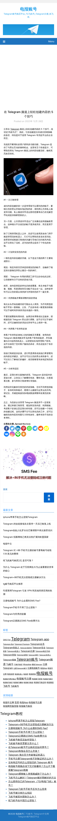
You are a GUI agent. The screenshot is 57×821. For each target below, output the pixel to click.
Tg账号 (9, 664)
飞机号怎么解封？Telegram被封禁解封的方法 (32, 777)
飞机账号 (15, 686)
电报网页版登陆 (10, 706)
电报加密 (10, 674)
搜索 (5, 489)
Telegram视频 (9, 660)
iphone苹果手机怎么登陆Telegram (20, 517)
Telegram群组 (22, 655)
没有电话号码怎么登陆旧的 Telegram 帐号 (30, 762)
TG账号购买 (18, 664)
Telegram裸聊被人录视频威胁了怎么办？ (29, 773)
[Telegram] (35, 428)
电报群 (25, 674)
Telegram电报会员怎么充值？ (24, 751)
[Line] (17, 434)
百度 (17, 702)
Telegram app (39, 639)
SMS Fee (7, 640)
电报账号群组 (37, 679)
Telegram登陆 (9, 655)
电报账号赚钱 (18, 682)
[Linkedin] (17, 428)
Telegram (14, 129)
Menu (51, 41)
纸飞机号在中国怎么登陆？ (22, 800)
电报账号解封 (48, 679)
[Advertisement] (28, 74)
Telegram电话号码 (42, 651)
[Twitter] (12, 428)
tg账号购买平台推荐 (13, 583)
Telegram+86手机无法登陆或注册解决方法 (24, 577)
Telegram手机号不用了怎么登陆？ (20, 607)
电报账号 (28, 9)
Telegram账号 (27, 659)
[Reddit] (40, 428)
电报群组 (32, 674)
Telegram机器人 (13, 651)
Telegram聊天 (33, 655)
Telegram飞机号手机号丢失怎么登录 (27, 789)
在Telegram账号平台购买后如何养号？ (28, 747)
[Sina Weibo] (46, 428)
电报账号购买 (8, 682)
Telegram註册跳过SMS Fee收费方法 (21, 620)
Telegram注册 (28, 651)
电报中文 (7, 543)
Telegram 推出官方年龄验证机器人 (26, 754)
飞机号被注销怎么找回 (20, 792)
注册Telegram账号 (20, 668)
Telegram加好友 (26, 648)
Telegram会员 (37, 644)
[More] (23, 434)
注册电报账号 (33, 668)
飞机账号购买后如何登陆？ (22, 739)
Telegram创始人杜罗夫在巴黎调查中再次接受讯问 (27, 530)
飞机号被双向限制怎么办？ (22, 796)
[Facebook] (6, 428)
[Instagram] (12, 434)
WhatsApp (27, 664)
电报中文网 (8, 702)
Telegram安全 (38, 647)
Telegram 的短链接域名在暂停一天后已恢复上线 (27, 523)
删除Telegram (37, 664)
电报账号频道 (28, 682)
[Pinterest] (23, 428)
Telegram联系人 (45, 655)
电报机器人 (19, 674)
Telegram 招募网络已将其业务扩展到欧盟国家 (26, 537)
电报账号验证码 (40, 682)
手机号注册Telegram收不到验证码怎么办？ (31, 758)
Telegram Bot (8, 644)
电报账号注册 (24, 678)
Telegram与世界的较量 (14, 614)
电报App (43, 668)
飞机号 (6, 686)
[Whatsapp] (29, 428)
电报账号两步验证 (9, 679)
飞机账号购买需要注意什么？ (23, 743)
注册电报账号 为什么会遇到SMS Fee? (21, 600)
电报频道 (50, 682)
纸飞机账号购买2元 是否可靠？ (18, 560)
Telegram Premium (22, 644)
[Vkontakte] (6, 434)
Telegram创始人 (11, 647)
